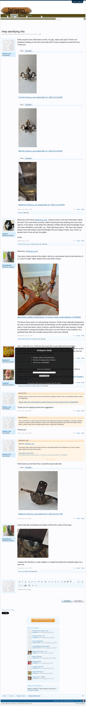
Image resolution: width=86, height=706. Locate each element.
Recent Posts (17, 18)
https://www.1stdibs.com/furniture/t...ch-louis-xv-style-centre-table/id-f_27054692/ (49, 317)
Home (6, 15)
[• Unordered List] (49, 581)
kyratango (32, 244)
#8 (74, 518)
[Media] (67, 581)
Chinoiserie (35, 637)
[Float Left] (19, 585)
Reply (82, 209)
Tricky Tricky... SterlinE (38, 677)
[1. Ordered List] (52, 581)
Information (28, 51)
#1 (74, 209)
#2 (74, 240)
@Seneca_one (41, 220)
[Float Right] (22, 585)
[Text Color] (29, 581)
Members (29, 15)
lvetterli (5, 234)
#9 (74, 568)
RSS (83, 701)
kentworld (5, 360)
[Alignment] (45, 581)
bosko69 (34, 673)
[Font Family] (35, 581)
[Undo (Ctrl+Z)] (33, 585)
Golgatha (34, 653)
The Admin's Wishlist (33, 690)
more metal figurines (37, 641)
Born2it (20, 244)
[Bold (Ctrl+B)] (19, 581)
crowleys (33, 386)
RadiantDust (35, 658)
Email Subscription (69, 701)
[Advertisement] (43, 24)
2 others (41, 386)
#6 (74, 410)
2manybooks (6, 265)
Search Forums (7, 18)
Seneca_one (29, 34)
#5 (74, 382)
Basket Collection (37, 656)
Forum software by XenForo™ (16, 703)
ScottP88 (34, 663)
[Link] (39, 581)
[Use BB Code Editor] (82, 581)
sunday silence (36, 642)
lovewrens (21, 212)
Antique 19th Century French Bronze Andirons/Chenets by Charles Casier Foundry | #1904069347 (48, 402)
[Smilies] (62, 581)
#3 (74, 335)
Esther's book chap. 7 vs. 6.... (40, 651)
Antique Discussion (15, 34)
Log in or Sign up (77, 1)
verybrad (5, 383)
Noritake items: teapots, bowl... (40, 630)
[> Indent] (58, 581)
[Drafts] (29, 585)
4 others (40, 244)
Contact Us (56, 701)
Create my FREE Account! (43, 620)
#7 (74, 433)
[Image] (64, 581)
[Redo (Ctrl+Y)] (36, 585)
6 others (39, 339)
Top (81, 701)
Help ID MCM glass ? (38, 671)
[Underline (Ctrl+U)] (25, 581)
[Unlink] (41, 581)
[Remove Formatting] (78, 581)
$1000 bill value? (36, 661)
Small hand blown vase (38, 636)
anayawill (34, 632)
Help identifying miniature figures (41, 646)
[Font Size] (32, 581)
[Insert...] (70, 581)
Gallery (22, 15)
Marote (20, 339)
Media (22, 51)
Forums (14, 15)
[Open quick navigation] (83, 696)
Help (62, 701)
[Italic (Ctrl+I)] (22, 581)
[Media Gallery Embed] (25, 585)
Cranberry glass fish (37, 666)
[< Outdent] (55, 581)
